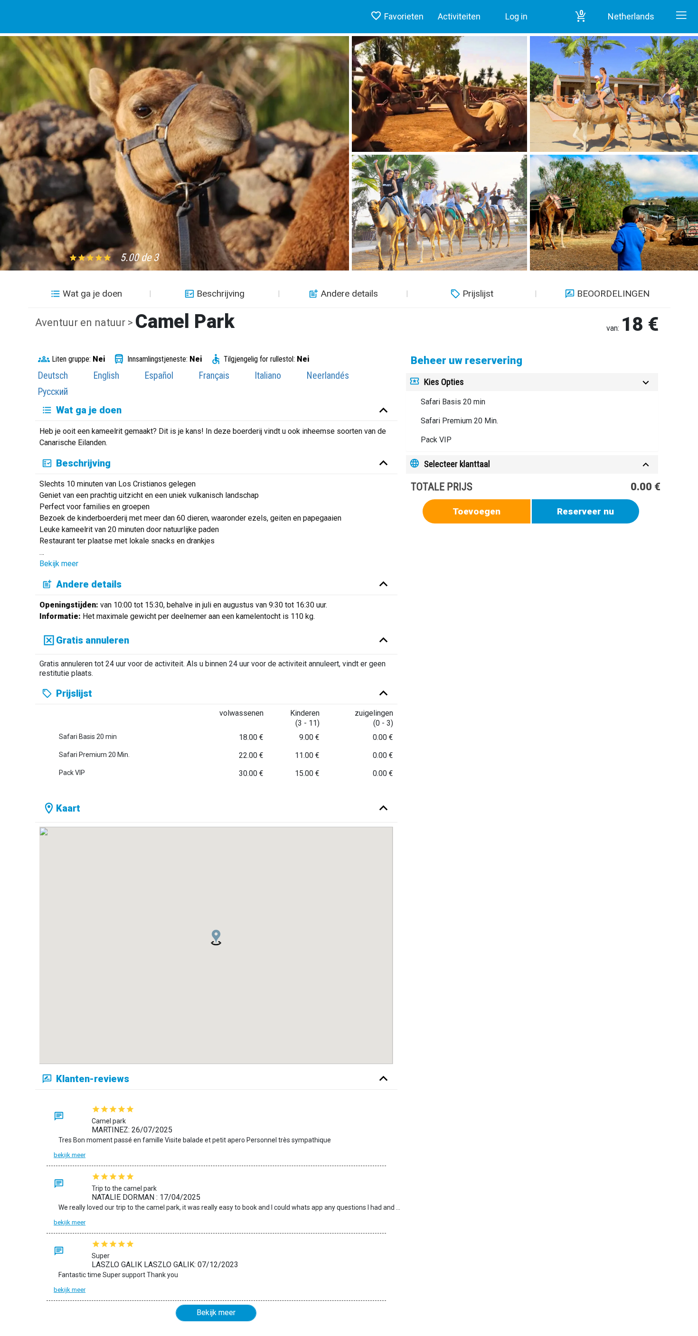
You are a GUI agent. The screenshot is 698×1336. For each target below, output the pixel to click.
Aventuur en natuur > (85, 322)
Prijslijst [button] (477, 293)
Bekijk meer (58, 563)
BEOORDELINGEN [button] (613, 293)
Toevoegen (476, 511)
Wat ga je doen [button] (92, 293)
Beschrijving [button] (221, 293)
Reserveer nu (585, 511)
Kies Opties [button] (444, 381)
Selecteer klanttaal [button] (457, 463)
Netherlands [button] (631, 16)
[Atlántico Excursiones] (3, 7)
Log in (516, 16)
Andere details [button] (349, 293)
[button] (580, 16)
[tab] (532, 382)
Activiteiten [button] (459, 16)
